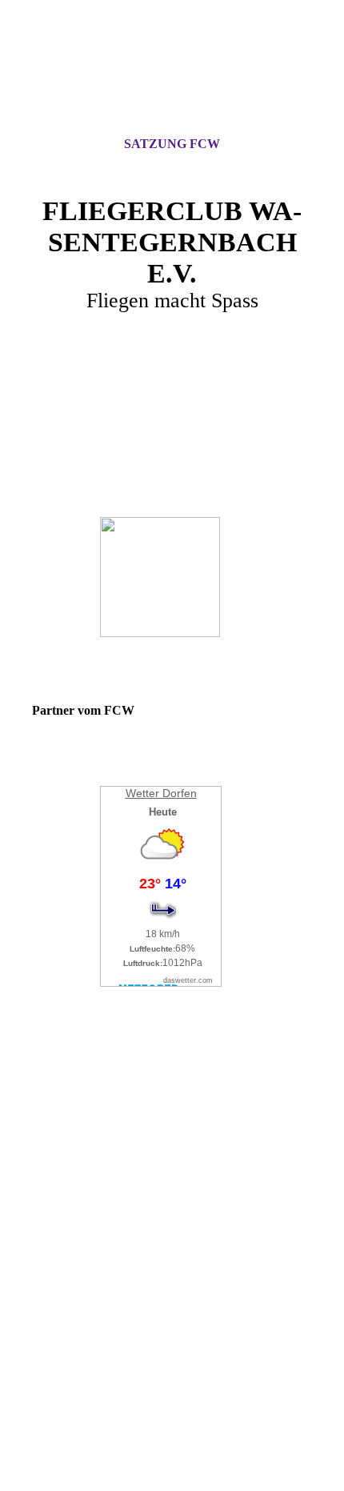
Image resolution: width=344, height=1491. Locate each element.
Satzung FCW (172, 143)
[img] (172, 82)
